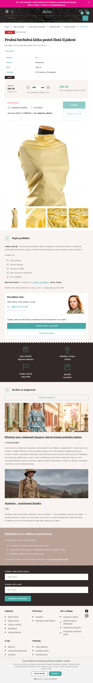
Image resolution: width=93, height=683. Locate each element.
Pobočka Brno (42, 654)
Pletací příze (13, 621)
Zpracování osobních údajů (72, 632)
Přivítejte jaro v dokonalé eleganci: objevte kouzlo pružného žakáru (43, 437)
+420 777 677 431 (19, 307)
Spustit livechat (46, 333)
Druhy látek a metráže (36, 26)
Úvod (7, 26)
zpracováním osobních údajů (58, 559)
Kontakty (12, 654)
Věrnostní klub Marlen (45, 621)
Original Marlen (14, 632)
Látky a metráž (18, 26)
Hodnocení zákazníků (17, 650)
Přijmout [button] (55, 673)
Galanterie (12, 628)
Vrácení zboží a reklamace (70, 622)
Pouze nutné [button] (39, 673)
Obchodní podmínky (72, 627)
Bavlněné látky (54, 26)
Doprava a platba (70, 617)
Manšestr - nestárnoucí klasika (23, 503)
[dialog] (46, 670)
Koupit (74, 105)
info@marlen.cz (58, 5)
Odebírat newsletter (18, 598)
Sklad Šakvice (42, 647)
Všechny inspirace (46, 397)
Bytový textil (13, 617)
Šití (7, 509)
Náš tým (11, 647)
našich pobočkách (41, 282)
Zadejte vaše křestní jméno (17, 571)
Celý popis (9, 51)
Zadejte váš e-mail (13, 584)
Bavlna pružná (70, 26)
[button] (74, 114)
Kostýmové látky (12, 442)
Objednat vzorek (74, 114)
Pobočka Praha (42, 650)
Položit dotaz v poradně (46, 326)
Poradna (39, 617)
